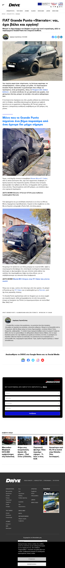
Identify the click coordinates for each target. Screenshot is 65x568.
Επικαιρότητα (10, 11)
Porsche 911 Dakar (46, 312)
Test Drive (20, 11)
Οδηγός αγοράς (22, 518)
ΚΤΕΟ (32, 493)
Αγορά (7, 504)
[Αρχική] (14, 5)
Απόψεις (8, 506)
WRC (7, 526)
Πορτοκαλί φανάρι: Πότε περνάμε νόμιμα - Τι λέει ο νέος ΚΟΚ (39, 453)
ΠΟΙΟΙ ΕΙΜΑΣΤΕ (28, 480)
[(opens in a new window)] (53, 7)
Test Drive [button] (9, 510)
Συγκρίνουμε (9, 517)
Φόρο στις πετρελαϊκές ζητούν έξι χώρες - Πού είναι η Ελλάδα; (25, 452)
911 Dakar (18, 290)
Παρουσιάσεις (22, 506)
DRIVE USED (55, 11)
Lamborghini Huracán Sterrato (27, 312)
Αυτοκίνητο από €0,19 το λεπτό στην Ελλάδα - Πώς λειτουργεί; (56, 452)
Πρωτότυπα (9, 493)
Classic (33, 11)
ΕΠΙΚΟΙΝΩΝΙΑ (47, 480)
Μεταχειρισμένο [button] (23, 516)
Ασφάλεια (8, 502)
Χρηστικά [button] (34, 489)
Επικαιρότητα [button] (10, 489)
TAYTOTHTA (56, 480)
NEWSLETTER (38, 480)
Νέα (20, 491)
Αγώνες (27, 11)
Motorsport (8, 528)
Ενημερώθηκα (31, 564)
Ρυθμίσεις (32, 559)
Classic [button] (21, 502)
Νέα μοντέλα (9, 491)
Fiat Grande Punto (9, 312)
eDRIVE (48, 11)
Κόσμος (8, 497)
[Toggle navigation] (3, 5)
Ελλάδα (18, 13)
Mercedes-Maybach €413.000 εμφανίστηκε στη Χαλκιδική (8, 452)
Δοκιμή (7, 513)
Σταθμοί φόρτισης (23, 497)
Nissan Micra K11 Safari (39, 178)
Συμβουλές (21, 521)
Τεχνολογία (8, 500)
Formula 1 (8, 524)
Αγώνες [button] (8, 521)
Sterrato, (42, 290)
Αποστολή (8, 515)
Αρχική (3, 13)
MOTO (20, 513)
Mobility (20, 495)
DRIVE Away (41, 11)
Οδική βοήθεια (34, 495)
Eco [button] (20, 489)
